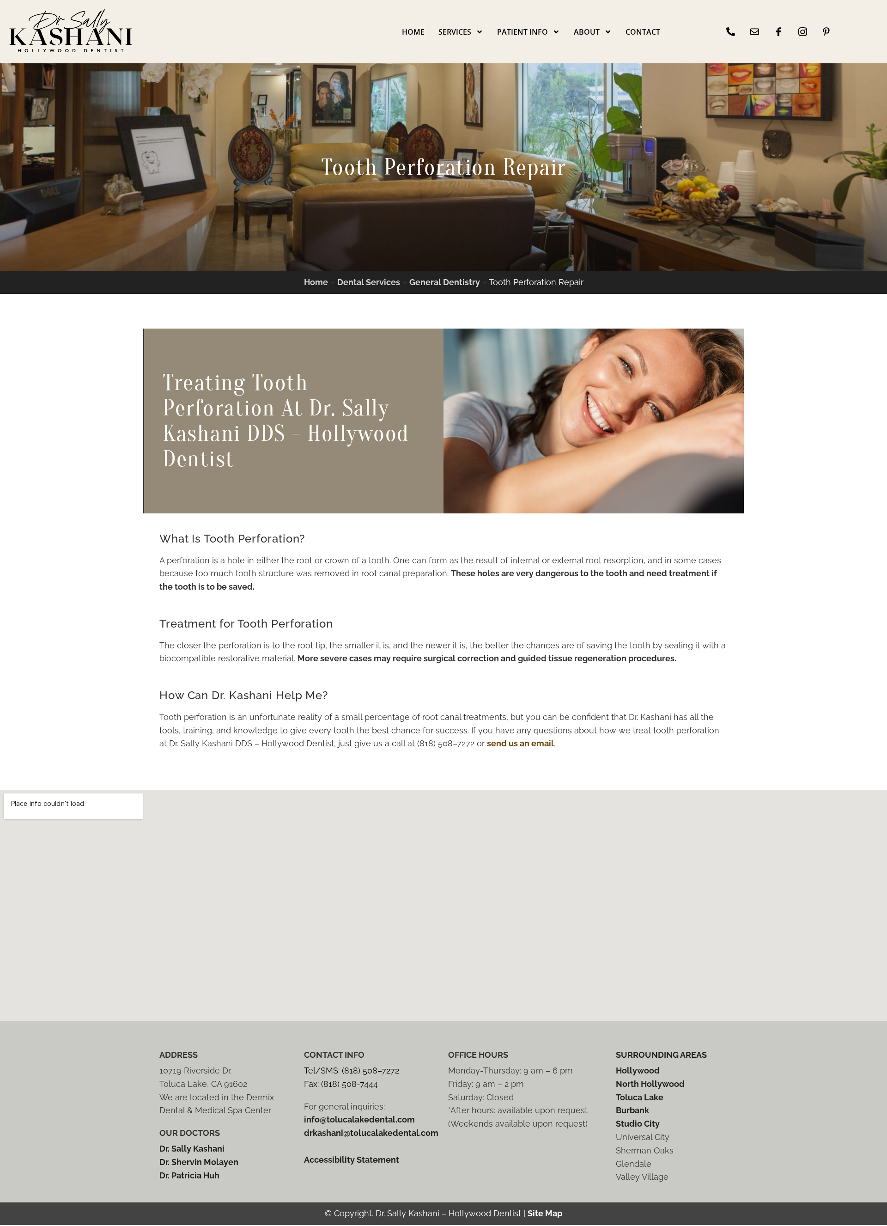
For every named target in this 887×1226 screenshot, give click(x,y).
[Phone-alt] (731, 32)
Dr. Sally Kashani (192, 1148)
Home (413, 32)
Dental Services (368, 282)
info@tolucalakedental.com (359, 1119)
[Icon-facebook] (778, 32)
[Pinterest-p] (826, 32)
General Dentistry (444, 282)
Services (454, 32)
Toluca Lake (639, 1097)
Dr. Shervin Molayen (198, 1162)
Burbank (632, 1110)
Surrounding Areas (661, 1055)
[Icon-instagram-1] (802, 32)
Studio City (638, 1123)
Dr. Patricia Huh (189, 1175)
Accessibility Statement (351, 1160)
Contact (643, 32)
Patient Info (522, 32)
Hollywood (638, 1070)
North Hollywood (650, 1084)
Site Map (545, 1213)
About (587, 32)
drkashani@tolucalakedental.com (371, 1133)
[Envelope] (755, 32)
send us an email (520, 743)
